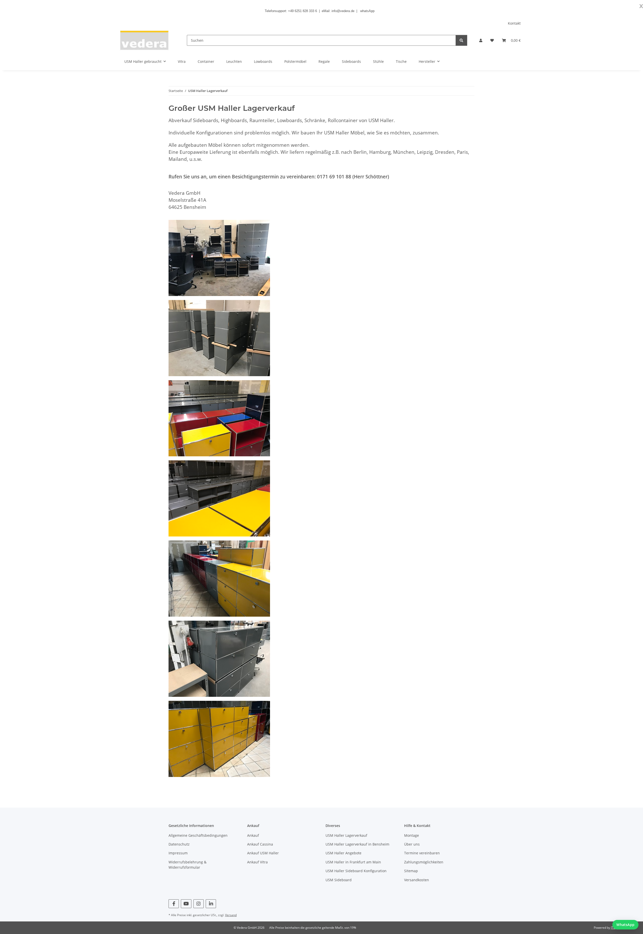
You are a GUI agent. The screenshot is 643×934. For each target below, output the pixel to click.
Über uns (412, 844)
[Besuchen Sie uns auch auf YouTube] (186, 903)
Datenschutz (179, 844)
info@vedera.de (343, 11)
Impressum (178, 853)
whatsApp (367, 11)
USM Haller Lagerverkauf (346, 835)
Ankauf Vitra (257, 862)
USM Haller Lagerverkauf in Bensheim (357, 844)
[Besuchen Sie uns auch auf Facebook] (174, 903)
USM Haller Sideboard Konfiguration (356, 870)
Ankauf (253, 835)
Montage (411, 835)
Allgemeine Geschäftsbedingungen (198, 835)
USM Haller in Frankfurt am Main (353, 862)
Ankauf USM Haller (263, 853)
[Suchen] (461, 40)
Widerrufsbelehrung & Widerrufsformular (187, 865)
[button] (480, 40)
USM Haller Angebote (343, 853)
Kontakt (514, 23)
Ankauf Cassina (260, 844)
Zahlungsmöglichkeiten (423, 862)
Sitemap (411, 870)
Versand (231, 915)
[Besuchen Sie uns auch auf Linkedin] (211, 903)
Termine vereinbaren (422, 853)
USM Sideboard (339, 879)
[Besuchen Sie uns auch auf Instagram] (198, 903)
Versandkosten (416, 879)
